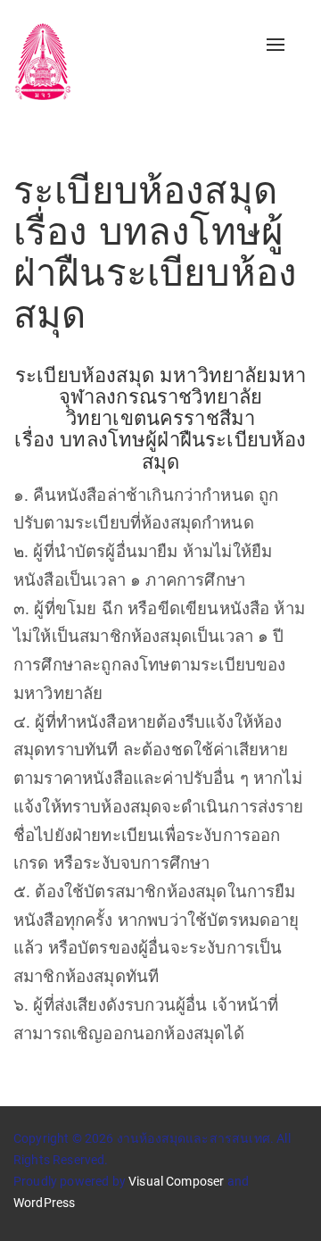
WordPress (44, 1202)
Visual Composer (176, 1181)
